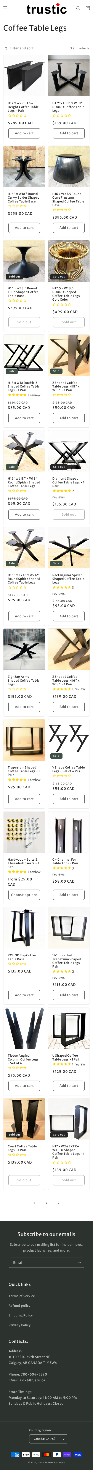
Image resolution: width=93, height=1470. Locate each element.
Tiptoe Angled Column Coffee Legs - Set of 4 (23, 1059)
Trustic (41, 1462)
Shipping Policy (21, 1315)
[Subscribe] (79, 1263)
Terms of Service (22, 1296)
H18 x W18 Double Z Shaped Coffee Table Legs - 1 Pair (24, 386)
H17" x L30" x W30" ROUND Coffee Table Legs (68, 107)
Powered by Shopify (55, 1462)
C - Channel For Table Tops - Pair (65, 861)
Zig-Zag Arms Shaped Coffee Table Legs (24, 680)
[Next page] (58, 1203)
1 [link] (35, 1203)
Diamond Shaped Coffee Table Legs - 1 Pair (68, 482)
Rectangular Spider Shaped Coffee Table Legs (68, 579)
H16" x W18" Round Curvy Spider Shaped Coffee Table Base (24, 197)
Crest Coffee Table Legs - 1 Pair (22, 1148)
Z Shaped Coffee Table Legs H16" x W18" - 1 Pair (66, 680)
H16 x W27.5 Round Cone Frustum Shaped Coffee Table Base (68, 199)
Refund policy (19, 1306)
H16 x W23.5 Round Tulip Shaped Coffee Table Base (23, 292)
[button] (5, 8)
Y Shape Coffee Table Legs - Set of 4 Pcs (68, 769)
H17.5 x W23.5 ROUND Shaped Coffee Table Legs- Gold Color (67, 294)
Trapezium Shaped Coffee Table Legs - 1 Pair (24, 771)
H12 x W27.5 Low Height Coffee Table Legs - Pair (23, 107)
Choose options (24, 895)
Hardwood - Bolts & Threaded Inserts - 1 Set (23, 863)
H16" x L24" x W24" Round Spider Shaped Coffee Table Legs (24, 579)
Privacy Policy (19, 1325)
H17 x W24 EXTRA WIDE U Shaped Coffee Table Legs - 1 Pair (68, 1152)
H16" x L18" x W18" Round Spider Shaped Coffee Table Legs (24, 482)
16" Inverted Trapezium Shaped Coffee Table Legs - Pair (67, 961)
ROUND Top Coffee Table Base (22, 957)
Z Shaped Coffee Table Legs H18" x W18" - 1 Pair (66, 386)
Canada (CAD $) (44, 1439)
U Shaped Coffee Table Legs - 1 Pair (66, 1057)
